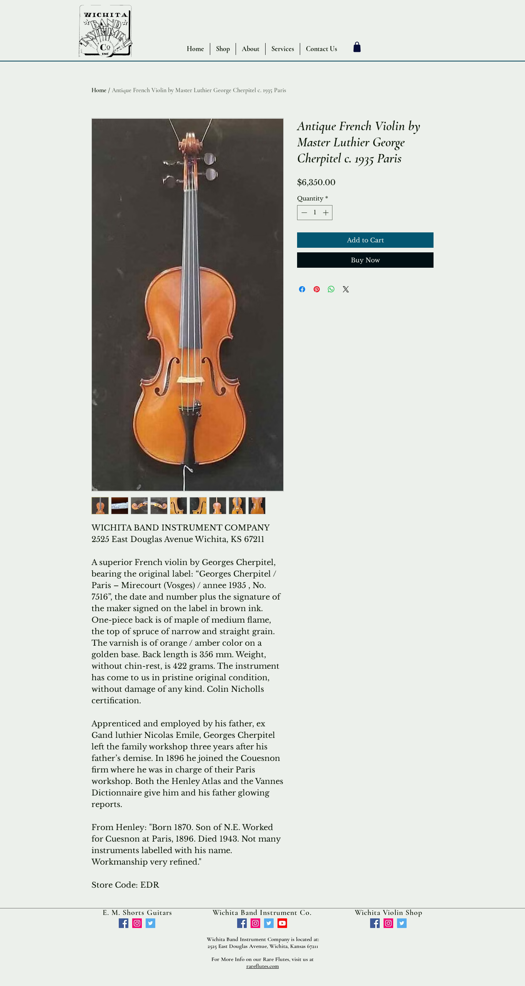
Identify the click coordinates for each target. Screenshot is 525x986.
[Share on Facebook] (302, 289)
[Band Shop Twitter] (269, 923)
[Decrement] (303, 212)
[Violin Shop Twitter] (402, 923)
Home (98, 90)
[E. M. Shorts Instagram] (137, 923)
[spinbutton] (315, 212)
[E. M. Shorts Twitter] (150, 923)
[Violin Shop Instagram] (388, 923)
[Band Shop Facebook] (242, 923)
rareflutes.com (262, 966)
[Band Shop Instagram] (255, 923)
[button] (223, 49)
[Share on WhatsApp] (331, 289)
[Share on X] (346, 289)
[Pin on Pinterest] (316, 289)
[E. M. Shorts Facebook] (123, 923)
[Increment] (326, 212)
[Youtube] (282, 923)
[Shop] (357, 46)
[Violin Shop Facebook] (375, 923)
